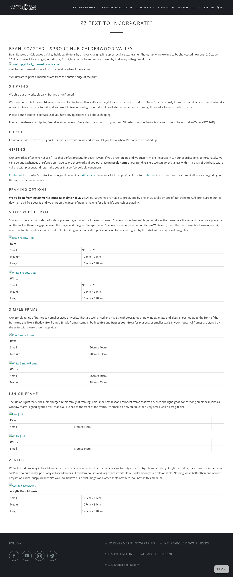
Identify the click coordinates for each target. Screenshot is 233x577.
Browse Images (84, 7)
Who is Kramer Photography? (130, 543)
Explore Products (116, 7)
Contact (165, 7)
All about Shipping (157, 554)
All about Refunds (121, 554)
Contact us (15, 175)
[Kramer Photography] (27, 7)
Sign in (209, 7)
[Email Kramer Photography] (53, 556)
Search (183, 7)
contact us (149, 175)
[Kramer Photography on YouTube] (28, 556)
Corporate (144, 7)
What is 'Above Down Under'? (185, 543)
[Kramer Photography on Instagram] (41, 556)
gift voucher (89, 175)
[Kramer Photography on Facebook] (15, 556)
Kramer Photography (126, 564)
